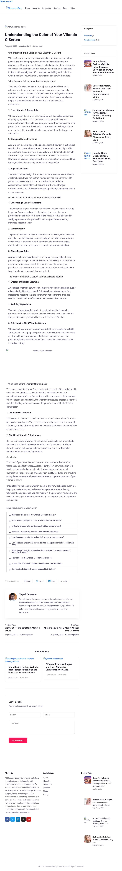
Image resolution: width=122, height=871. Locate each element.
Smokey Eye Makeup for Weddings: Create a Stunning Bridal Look (103, 114)
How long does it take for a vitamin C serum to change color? (38, 537)
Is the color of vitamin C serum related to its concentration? (37, 563)
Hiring (72, 8)
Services (57, 8)
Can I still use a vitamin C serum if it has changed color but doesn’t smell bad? (43, 544)
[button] (42, 515)
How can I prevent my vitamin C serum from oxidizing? (35, 532)
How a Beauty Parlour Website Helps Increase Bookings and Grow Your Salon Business (23, 670)
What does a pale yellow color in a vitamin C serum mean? (37, 520)
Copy (65, 581)
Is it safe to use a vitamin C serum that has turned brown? (36, 526)
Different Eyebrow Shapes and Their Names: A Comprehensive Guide (59, 667)
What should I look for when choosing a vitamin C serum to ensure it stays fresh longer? (41, 551)
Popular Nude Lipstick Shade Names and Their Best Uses (101, 157)
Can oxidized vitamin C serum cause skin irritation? (34, 569)
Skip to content (6, 1)
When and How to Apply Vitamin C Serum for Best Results (61, 629)
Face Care (88, 36)
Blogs (65, 8)
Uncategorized (24, 46)
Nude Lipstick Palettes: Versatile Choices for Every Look (102, 135)
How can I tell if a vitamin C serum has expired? (32, 558)
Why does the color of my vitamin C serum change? (34, 515)
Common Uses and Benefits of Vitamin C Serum (22, 629)
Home (27, 8)
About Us (36, 8)
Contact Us (46, 8)
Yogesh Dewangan (28, 594)
